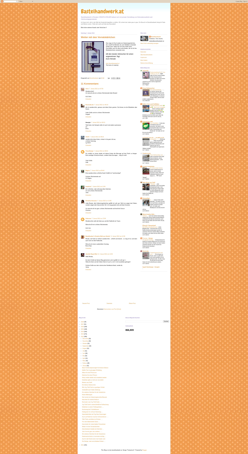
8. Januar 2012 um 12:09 (118, 236)
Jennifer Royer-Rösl (91, 254)
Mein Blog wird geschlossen (150, 227)
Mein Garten (143, 60)
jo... (151, 200)
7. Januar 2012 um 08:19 (101, 104)
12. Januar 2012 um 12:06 (105, 254)
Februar (85, 363)
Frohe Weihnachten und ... (157, 155)
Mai (84, 355)
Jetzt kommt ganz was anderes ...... (92, 431)
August (85, 348)
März (84, 360)
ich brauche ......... (154, 139)
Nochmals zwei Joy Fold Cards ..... (92, 402)
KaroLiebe (146, 251)
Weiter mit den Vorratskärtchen (90, 426)
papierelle (145, 70)
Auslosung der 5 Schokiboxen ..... (91, 409)
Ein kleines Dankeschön (89, 385)
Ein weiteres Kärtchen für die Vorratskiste (93, 392)
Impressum (143, 57)
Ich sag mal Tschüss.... (149, 240)
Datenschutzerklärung (146, 63)
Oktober (85, 343)
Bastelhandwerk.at (102, 11)
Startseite (109, 303)
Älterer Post (132, 303)
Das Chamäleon (154, 123)
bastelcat (88, 186)
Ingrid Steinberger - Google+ (151, 267)
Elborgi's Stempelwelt (149, 225)
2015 (82, 329)
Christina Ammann (91, 200)
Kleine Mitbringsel (87, 394)
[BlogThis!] (114, 78)
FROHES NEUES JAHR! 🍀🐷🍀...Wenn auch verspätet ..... (157, 107)
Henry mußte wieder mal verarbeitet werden (94, 377)
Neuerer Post (86, 303)
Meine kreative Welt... (149, 214)
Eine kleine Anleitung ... (156, 89)
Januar (85, 365)
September (86, 346)
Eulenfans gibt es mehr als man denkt (92, 380)
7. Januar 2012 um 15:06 (104, 200)
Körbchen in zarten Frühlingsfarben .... (93, 407)
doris (87, 88)
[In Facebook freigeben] (117, 78)
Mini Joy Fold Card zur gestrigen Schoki (93, 387)
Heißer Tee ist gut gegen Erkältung (92, 370)
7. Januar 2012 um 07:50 (96, 88)
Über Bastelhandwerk (146, 54)
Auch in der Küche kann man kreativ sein (93, 439)
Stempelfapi (146, 198)
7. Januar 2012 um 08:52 (101, 151)
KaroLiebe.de (89, 104)
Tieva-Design (89, 151)
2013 (82, 334)
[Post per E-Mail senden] (108, 78)
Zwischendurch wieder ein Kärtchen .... (93, 429)
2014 (82, 331)
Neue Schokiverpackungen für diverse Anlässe (95, 367)
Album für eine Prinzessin (89, 372)
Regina (88, 170)
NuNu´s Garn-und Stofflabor (151, 104)
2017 (82, 324)
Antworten (88, 99)
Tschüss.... (145, 216)
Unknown (88, 218)
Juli (84, 351)
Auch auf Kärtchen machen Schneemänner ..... (95, 417)
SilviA (87, 136)
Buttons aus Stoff (87, 382)
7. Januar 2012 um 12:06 (98, 186)
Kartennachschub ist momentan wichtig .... (94, 436)
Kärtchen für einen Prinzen (89, 375)
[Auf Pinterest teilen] (119, 78)
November (86, 341)
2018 (82, 322)
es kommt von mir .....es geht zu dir (153, 137)
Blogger (144, 450)
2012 (82, 336)
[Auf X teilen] (116, 78)
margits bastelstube (148, 166)
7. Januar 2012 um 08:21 (98, 122)
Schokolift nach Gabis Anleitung (91, 390)
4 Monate (152, 184)
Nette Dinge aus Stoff (149, 182)
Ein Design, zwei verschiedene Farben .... (93, 441)
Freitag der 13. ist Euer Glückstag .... (92, 412)
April (84, 358)
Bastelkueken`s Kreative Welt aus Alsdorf (98, 236)
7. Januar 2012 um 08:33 (97, 136)
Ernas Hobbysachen (149, 88)
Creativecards (147, 153)
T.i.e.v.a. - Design (148, 238)
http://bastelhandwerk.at (112, 63)
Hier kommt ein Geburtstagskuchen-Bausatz (94, 397)
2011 (82, 445)
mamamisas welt (148, 121)
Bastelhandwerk (156, 36)
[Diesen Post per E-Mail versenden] (112, 78)
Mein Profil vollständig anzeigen (149, 43)
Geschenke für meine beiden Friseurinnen (93, 424)
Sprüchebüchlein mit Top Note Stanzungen (94, 414)
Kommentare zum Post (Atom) (112, 309)
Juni (84, 353)
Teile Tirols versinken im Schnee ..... (92, 419)
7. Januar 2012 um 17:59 (99, 218)
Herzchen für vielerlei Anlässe (90, 399)
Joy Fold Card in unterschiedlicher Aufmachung (95, 404)
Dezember (86, 338)
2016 (82, 326)
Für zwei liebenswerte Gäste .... (91, 421)
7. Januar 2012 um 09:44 (97, 170)
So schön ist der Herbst (156, 168)
